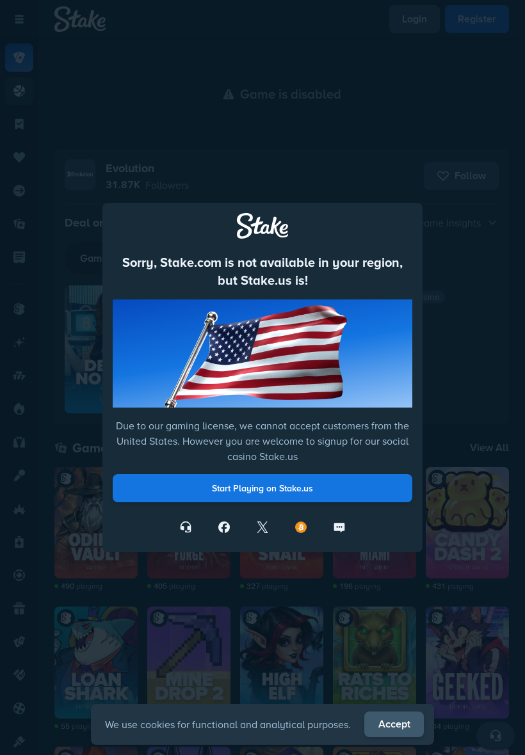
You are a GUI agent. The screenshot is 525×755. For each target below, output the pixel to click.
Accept (394, 724)
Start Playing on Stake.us (262, 488)
